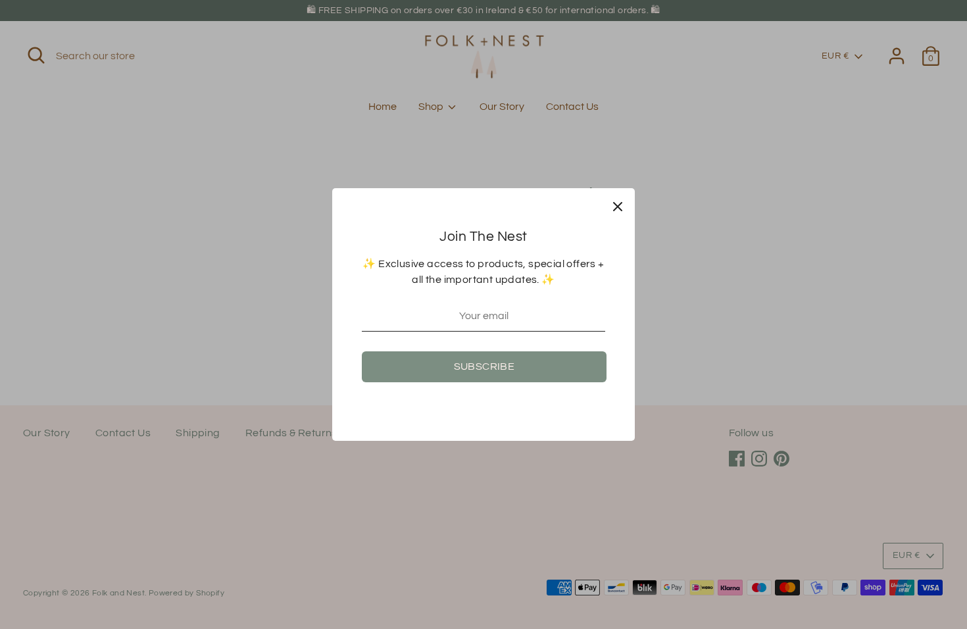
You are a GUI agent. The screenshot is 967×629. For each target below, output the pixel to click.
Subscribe (484, 366)
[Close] (617, 205)
